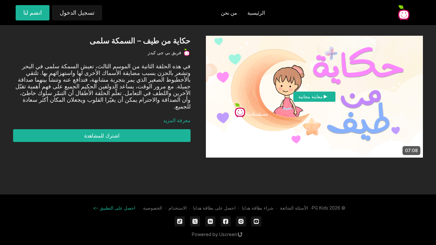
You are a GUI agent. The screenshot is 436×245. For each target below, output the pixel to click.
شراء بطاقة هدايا (258, 208)
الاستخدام (178, 208)
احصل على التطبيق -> (114, 208)
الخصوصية (152, 208)
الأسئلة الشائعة (294, 208)
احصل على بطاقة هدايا (214, 208)
